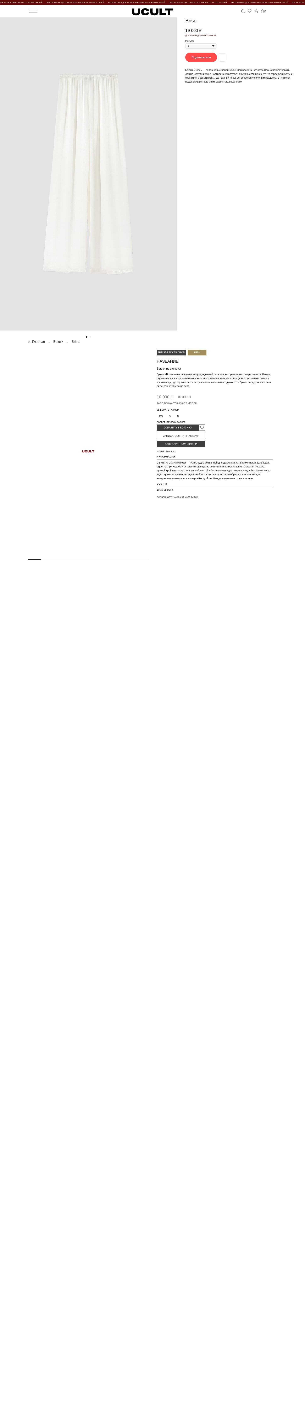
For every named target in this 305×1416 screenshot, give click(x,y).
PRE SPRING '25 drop (171, 352)
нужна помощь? (166, 451)
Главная (38, 341)
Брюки (58, 341)
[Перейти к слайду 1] (86, 337)
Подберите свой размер (171, 422)
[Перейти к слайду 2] (90, 337)
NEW (197, 352)
